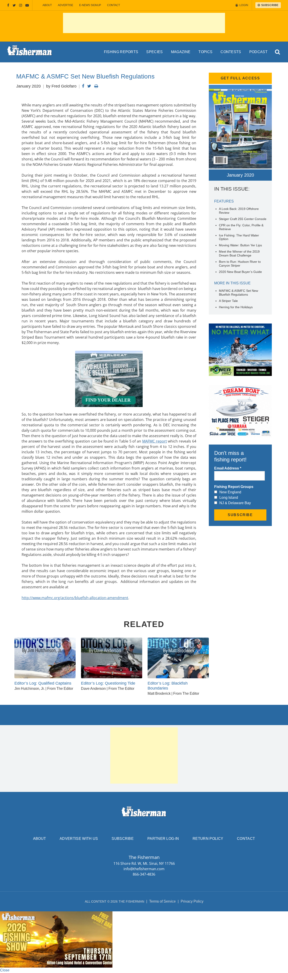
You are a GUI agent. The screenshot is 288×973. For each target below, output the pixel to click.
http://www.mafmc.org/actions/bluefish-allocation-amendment (75, 597)
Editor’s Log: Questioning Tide (108, 683)
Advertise (65, 5)
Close (4, 970)
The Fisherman (29, 52)
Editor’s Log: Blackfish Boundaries (168, 685)
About (47, 5)
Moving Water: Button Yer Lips (240, 245)
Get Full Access (240, 78)
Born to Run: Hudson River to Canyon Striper (240, 263)
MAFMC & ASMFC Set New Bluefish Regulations (238, 292)
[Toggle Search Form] (278, 52)
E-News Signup (90, 5)
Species (154, 52)
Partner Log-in (163, 838)
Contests (230, 52)
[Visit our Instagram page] (20, 5)
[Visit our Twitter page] (14, 5)
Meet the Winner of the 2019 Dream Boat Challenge (239, 253)
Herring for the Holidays (236, 307)
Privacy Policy (192, 901)
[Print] (96, 86)
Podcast (258, 52)
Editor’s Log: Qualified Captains (42, 683)
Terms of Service (162, 901)
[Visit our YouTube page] (27, 5)
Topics (205, 52)
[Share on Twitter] (89, 86)
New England (230, 492)
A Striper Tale (228, 301)
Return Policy (208, 838)
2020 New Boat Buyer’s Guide (240, 272)
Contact (113, 5)
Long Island (228, 497)
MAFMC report (154, 441)
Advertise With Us (79, 838)
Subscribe (123, 838)
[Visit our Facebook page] (8, 5)
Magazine (181, 52)
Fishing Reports (121, 52)
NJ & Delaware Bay (235, 503)
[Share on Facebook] (83, 86)
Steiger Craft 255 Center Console (242, 219)
